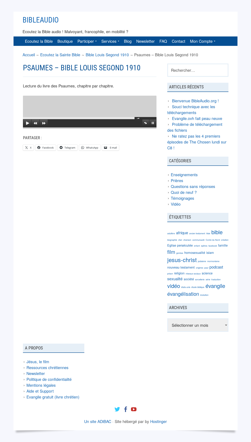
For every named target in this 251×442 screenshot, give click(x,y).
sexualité (175, 278)
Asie (208, 233)
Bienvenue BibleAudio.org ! (195, 100)
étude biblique (197, 287)
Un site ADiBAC (97, 421)
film (171, 251)
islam (210, 252)
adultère (171, 233)
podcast (216, 267)
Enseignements (184, 174)
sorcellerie (200, 279)
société (189, 279)
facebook (212, 245)
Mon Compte (201, 41)
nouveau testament (181, 267)
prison (170, 273)
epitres (204, 245)
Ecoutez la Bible (39, 41)
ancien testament (197, 233)
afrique (182, 232)
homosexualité (194, 252)
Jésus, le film (37, 361)
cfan (180, 239)
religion (179, 273)
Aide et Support (40, 391)
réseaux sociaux (193, 273)
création (224, 239)
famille (223, 245)
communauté (198, 239)
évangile (215, 286)
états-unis (185, 287)
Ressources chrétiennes (47, 367)
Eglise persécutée (180, 245)
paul (206, 267)
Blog (128, 41)
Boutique (65, 41)
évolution (204, 294)
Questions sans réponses (193, 186)
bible (217, 232)
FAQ (163, 41)
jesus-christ (182, 259)
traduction (216, 279)
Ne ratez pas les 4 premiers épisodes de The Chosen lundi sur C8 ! (196, 142)
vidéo (173, 286)
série (208, 279)
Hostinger (158, 421)
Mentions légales (41, 385)
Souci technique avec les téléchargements (191, 109)
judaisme (202, 261)
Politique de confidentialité (49, 379)
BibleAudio (41, 20)
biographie (172, 239)
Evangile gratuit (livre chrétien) (52, 397)
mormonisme (213, 261)
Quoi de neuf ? (184, 192)
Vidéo (176, 204)
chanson (187, 239)
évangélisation (183, 293)
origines (199, 267)
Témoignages (182, 198)
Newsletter (145, 41)
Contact (178, 41)
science (207, 273)
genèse (179, 252)
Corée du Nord (213, 239)
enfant (197, 245)
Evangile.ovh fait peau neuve (197, 118)
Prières (177, 180)
